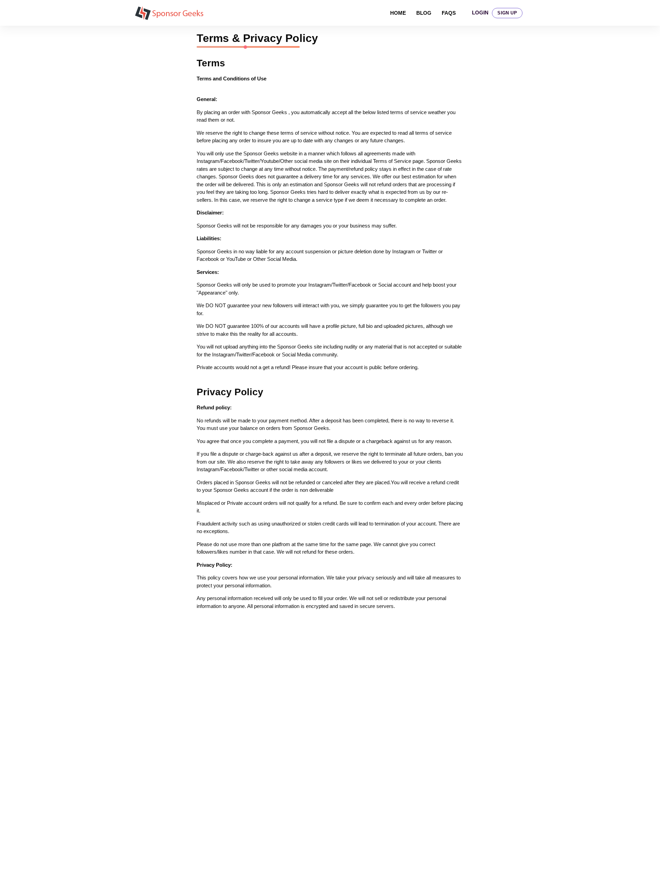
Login (480, 12)
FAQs (449, 13)
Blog (423, 13)
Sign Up (507, 12)
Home (398, 13)
